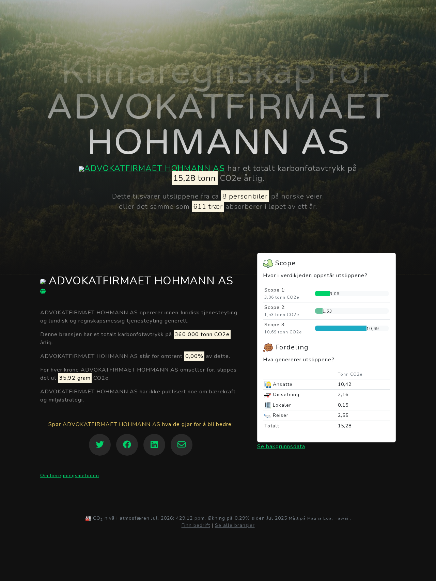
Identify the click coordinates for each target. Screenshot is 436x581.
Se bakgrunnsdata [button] (281, 446)
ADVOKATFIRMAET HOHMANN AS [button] (139, 281)
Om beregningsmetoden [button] (69, 475)
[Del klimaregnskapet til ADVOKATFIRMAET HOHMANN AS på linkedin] (154, 445)
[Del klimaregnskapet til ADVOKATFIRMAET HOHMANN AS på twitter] (100, 445)
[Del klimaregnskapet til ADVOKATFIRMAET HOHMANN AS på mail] (181, 445)
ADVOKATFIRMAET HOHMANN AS (154, 168)
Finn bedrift (196, 525)
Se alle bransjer (235, 525)
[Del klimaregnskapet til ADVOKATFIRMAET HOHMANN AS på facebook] (127, 445)
